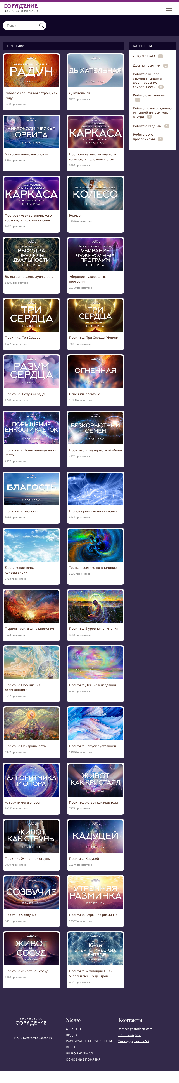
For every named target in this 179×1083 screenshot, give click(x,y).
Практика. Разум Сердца (25, 394)
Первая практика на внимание (29, 628)
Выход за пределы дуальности (29, 276)
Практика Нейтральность (25, 746)
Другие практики (150, 65)
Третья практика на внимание (93, 567)
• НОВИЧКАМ (147, 56)
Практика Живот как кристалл (93, 802)
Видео (71, 1035)
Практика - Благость (21, 511)
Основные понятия (83, 1059)
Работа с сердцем (150, 126)
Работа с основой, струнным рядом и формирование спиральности (147, 80)
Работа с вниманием (149, 97)
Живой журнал (79, 1053)
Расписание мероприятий (89, 1041)
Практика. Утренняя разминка (93, 915)
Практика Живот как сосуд (26, 971)
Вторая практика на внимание (93, 511)
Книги (71, 1047)
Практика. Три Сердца (22, 337)
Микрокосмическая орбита (26, 154)
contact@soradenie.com (135, 1029)
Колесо (75, 215)
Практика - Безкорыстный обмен (95, 450)
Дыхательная (79, 93)
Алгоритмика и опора (22, 802)
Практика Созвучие (20, 915)
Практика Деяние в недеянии (92, 685)
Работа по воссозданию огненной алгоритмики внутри (152, 112)
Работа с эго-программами (147, 136)
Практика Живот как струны (27, 858)
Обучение (74, 1029)
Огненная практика (84, 394)
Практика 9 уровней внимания (93, 628)
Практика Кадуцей (84, 858)
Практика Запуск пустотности (93, 746)
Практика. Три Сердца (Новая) (93, 337)
